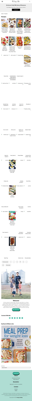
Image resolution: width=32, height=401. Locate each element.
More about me (16, 309)
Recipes (6, 13)
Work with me (16, 379)
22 (3, 265)
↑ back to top (16, 373)
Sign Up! (11, 384)
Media (16, 390)
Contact (16, 389)
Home (2, 13)
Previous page (5, 261)
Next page (8, 265)
